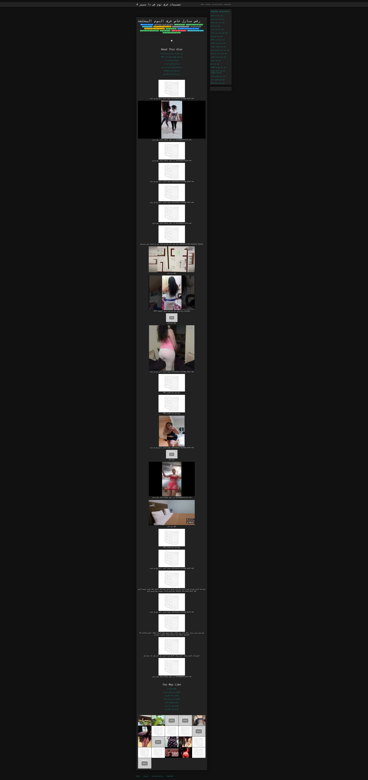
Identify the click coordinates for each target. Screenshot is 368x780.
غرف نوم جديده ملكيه (218, 43)
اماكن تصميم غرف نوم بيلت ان (172, 32)
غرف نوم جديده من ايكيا (219, 33)
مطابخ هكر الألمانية (172, 709)
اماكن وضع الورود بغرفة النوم (163, 24)
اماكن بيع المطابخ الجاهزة (194, 24)
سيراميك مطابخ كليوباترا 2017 (171, 57)
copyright (227, 4)
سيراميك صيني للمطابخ (171, 70)
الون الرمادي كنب (196, 26)
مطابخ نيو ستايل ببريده (171, 692)
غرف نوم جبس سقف (216, 36)
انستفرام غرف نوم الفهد (179, 30)
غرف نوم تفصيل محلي (218, 79)
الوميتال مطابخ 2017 (147, 24)
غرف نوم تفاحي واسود (218, 76)
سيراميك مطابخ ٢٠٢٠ (172, 60)
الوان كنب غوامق (165, 30)
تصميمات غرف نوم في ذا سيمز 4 (158, 4)
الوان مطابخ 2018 (180, 24)
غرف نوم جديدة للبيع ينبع (220, 50)
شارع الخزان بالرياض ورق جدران (172, 53)
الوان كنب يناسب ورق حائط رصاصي (154, 28)
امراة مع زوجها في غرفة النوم (149, 30)
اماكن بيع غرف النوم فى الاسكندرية (188, 28)
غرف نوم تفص (215, 64)
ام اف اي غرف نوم (171, 28)
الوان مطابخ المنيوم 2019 (195, 30)
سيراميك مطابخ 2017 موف (171, 74)
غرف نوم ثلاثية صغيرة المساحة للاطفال (218, 71)
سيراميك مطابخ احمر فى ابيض (172, 67)
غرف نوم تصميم (216, 60)
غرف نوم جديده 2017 (218, 39)
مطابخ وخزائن (171, 688)
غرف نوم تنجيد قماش (218, 22)
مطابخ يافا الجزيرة (172, 695)
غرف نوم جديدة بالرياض (219, 53)
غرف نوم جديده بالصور (218, 57)
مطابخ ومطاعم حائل (171, 702)
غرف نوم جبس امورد (217, 29)
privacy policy (217, 4)
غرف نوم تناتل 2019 (218, 83)
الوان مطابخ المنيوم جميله (180, 26)
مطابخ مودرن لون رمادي (172, 699)
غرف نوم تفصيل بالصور (218, 46)
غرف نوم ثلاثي (215, 26)
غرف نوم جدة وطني (217, 15)
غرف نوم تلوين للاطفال (218, 67)
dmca (202, 4)
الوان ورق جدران (147, 26)
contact (208, 4)
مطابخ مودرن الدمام (172, 706)
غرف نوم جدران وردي (218, 19)
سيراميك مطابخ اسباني (171, 64)
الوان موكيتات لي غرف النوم (162, 26)
